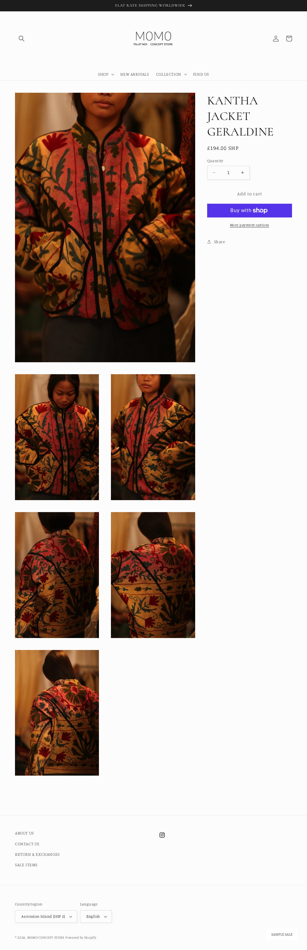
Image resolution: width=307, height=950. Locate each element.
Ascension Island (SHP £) (43, 916)
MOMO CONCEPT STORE (45, 937)
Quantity (215, 160)
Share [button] (219, 241)
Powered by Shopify (81, 937)
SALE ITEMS (26, 864)
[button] (21, 38)
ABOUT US (24, 832)
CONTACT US (27, 843)
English (93, 916)
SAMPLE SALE (282, 934)
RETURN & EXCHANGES (37, 854)
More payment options (249, 225)
